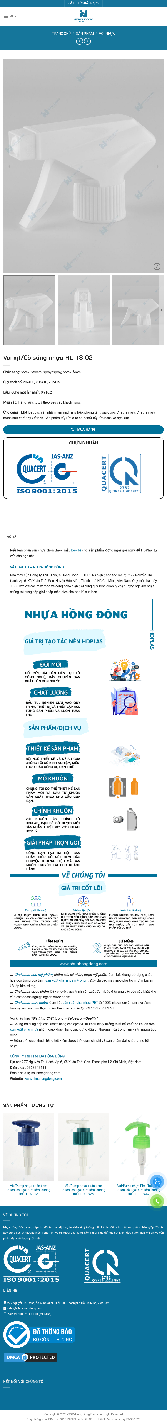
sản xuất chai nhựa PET (80, 1003)
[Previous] (3, 1159)
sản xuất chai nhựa (24, 1029)
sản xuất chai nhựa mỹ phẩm (66, 980)
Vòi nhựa (107, 34)
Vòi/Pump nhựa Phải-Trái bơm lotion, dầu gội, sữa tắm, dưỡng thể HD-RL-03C (138, 1190)
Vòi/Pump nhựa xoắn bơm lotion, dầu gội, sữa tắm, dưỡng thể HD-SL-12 (28, 1190)
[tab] (11, 536)
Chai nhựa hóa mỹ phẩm (33, 975)
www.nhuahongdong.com (43, 1079)
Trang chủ (61, 34)
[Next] (163, 1159)
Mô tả (11, 536)
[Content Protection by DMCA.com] (30, 1357)
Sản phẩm (85, 34)
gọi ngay (128, 550)
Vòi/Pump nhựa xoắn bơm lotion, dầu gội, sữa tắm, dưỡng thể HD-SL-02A (83, 1190)
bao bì (76, 550)
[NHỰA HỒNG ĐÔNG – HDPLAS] (83, 16)
